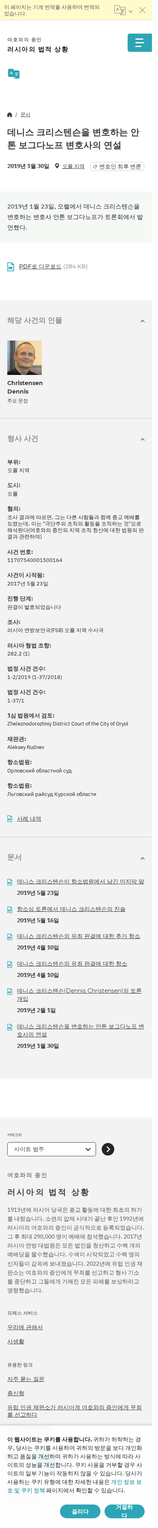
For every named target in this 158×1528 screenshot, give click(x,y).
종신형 (15, 1393)
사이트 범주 (29, 1149)
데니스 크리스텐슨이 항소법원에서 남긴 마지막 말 (80, 881)
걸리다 (80, 1511)
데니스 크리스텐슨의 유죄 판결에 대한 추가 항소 (78, 936)
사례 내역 (29, 818)
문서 (25, 114)
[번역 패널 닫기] (142, 10)
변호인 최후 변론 (120, 166)
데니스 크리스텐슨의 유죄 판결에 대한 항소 (72, 963)
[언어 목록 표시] (123, 10)
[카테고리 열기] (108, 1149)
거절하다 (124, 1511)
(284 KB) (53, 266)
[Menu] (140, 43)
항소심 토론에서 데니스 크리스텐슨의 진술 (71, 909)
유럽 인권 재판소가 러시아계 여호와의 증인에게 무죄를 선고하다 (74, 1411)
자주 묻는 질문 (26, 1379)
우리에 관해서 (25, 1327)
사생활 (15, 1341)
